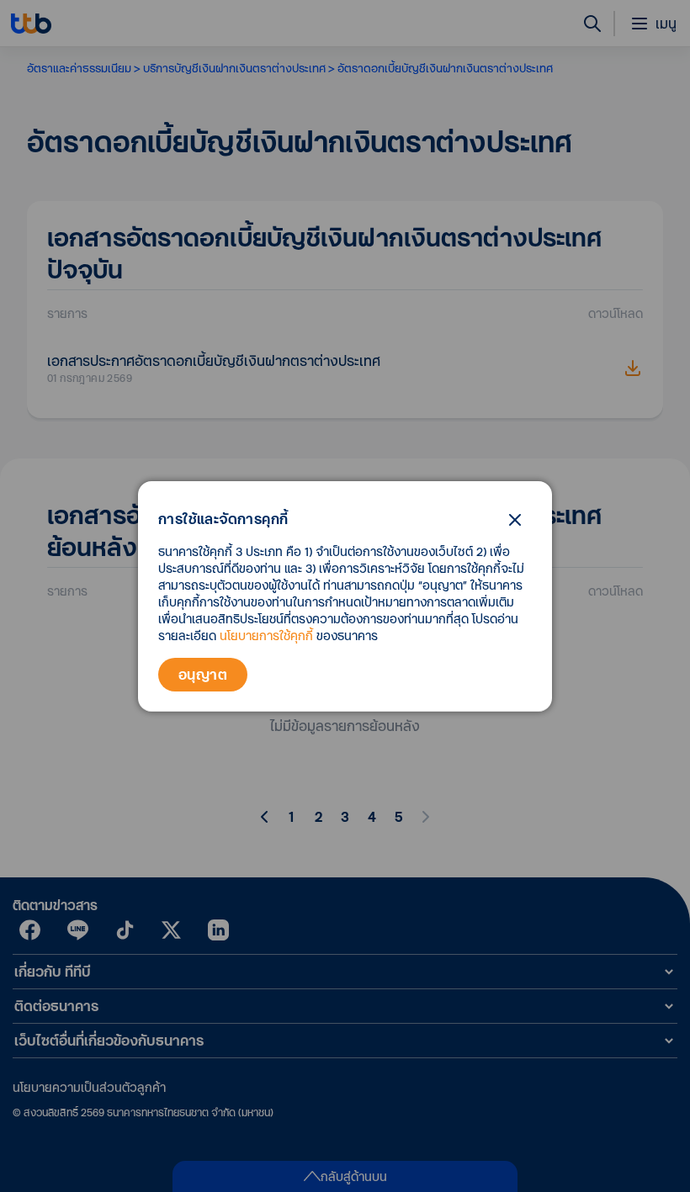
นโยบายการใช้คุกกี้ (266, 635)
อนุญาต (202, 674)
